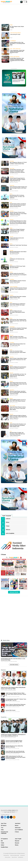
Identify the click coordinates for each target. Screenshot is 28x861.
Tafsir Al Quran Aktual (15, 32)
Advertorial (17, 827)
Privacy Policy (7, 857)
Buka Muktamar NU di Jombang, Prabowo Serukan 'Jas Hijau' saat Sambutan (17, 196)
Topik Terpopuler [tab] (6, 515)
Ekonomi (11, 335)
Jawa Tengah (12, 405)
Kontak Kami (20, 857)
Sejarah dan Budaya (13, 286)
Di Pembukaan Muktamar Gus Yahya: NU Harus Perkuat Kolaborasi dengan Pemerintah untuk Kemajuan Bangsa (18, 222)
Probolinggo (12, 326)
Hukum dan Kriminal (14, 56)
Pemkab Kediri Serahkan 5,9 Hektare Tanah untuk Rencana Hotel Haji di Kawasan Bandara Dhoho (18, 205)
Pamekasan (12, 185)
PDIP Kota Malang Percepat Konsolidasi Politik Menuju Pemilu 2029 (17, 312)
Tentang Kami (6, 855)
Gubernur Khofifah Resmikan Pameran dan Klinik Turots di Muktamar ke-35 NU (18, 289)
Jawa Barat (17, 823)
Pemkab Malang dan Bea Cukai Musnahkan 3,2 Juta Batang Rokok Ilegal (17, 43)
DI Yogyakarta (4, 838)
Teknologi (12, 161)
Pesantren (3, 717)
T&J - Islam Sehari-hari (15, 48)
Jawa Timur (12, 168)
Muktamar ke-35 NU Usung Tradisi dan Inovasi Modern (13, 18)
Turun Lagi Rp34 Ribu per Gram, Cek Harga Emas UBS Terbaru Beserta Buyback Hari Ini (18, 375)
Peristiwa (11, 211)
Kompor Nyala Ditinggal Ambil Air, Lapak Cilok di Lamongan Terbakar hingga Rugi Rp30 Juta (17, 179)
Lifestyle (11, 236)
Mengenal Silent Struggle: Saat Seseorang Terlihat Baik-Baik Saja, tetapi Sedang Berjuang (17, 434)
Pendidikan (12, 279)
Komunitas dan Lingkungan (4, 832)
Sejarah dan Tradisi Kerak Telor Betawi (18, 245)
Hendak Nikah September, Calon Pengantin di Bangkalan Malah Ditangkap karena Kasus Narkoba (17, 59)
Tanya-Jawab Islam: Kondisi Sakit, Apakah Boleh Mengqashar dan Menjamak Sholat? (17, 51)
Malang (11, 365)
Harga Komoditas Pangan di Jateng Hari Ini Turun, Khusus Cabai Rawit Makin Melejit (18, 408)
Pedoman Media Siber (14, 855)
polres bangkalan (10, 533)
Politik (11, 309)
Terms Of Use (14, 857)
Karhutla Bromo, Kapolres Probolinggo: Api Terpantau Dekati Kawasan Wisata (18, 329)
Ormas (11, 302)
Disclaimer (22, 855)
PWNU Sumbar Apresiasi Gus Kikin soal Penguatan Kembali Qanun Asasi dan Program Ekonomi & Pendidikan (15, 757)
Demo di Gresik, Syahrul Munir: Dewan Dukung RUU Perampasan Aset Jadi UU (18, 359)
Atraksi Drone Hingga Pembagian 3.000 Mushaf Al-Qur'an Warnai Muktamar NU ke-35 (17, 230)
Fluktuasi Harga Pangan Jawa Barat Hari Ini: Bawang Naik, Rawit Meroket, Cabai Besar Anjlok (18, 392)
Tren (11, 257)
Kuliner (11, 243)
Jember (11, 272)
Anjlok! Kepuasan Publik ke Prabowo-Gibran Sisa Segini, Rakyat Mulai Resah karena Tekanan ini (18, 417)
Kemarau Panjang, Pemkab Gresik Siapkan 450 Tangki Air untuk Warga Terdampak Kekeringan (18, 213)
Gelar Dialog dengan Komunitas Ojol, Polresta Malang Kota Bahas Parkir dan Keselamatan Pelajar (18, 384)
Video (2, 829)
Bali (2, 840)
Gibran (7, 522)
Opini (11, 24)
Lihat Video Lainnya (14, 664)
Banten (16, 825)
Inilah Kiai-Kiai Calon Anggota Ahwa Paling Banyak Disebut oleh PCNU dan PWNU (18, 321)
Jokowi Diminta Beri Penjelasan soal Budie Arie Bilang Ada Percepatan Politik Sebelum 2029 (18, 425)
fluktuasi (8, 529)
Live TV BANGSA (19, 829)
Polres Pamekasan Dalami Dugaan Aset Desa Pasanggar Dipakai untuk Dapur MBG (18, 188)
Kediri (11, 202)
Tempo (7, 525)
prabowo (8, 518)
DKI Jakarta (3, 825)
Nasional (11, 414)
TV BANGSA (13, 40)
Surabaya (11, 295)
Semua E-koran (14, 592)
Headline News (4, 847)
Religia (11, 228)
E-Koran (3, 554)
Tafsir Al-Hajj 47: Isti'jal (15, 34)
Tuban (11, 349)
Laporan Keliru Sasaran (10, 710)
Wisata (16, 845)
